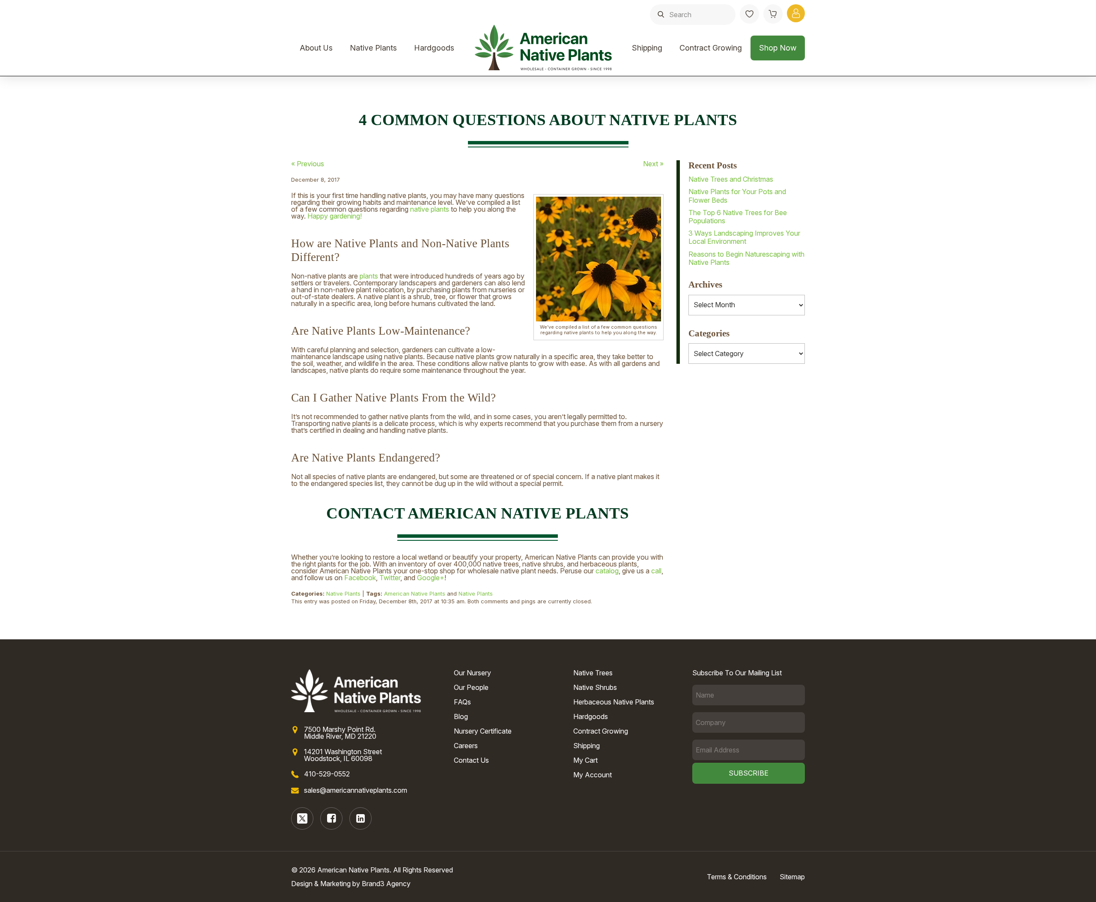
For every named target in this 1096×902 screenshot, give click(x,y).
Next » (653, 163)
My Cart (585, 760)
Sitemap (792, 876)
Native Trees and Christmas (730, 179)
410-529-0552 (327, 773)
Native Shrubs (595, 687)
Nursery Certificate (483, 731)
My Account (592, 774)
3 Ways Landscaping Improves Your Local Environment (744, 237)
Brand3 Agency (386, 883)
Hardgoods (434, 47)
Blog (461, 716)
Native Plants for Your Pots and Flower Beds (737, 195)
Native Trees (593, 672)
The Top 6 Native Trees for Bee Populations (737, 216)
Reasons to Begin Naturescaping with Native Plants (746, 258)
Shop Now (777, 47)
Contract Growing (710, 47)
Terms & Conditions (737, 876)
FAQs (462, 702)
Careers (466, 745)
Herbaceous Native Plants (613, 702)
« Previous (307, 163)
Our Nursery (472, 672)
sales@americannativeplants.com (355, 790)
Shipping (647, 47)
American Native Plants (414, 593)
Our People (471, 687)
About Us (316, 47)
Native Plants (373, 47)
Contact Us (471, 760)
